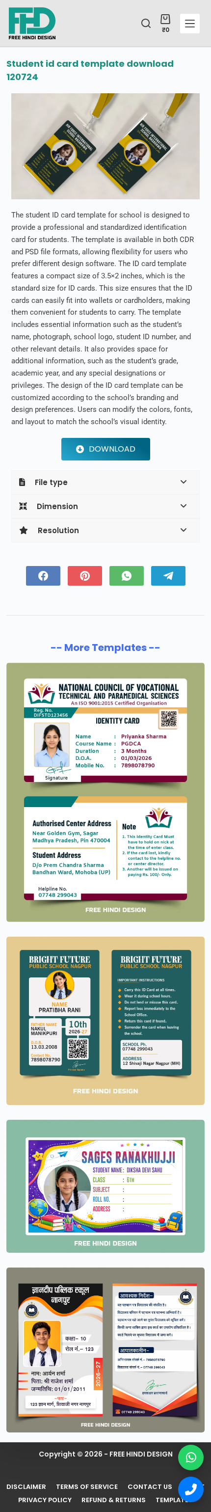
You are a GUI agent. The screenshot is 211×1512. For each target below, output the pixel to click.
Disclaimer (26, 1487)
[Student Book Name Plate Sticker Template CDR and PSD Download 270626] (105, 1186)
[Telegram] (168, 576)
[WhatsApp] (126, 576)
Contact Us (150, 1487)
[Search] (146, 23)
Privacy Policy (45, 1500)
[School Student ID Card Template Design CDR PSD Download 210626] (105, 1350)
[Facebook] (43, 576)
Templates (174, 1500)
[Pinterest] (85, 576)
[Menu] (190, 23)
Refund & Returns (113, 1500)
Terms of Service (87, 1487)
